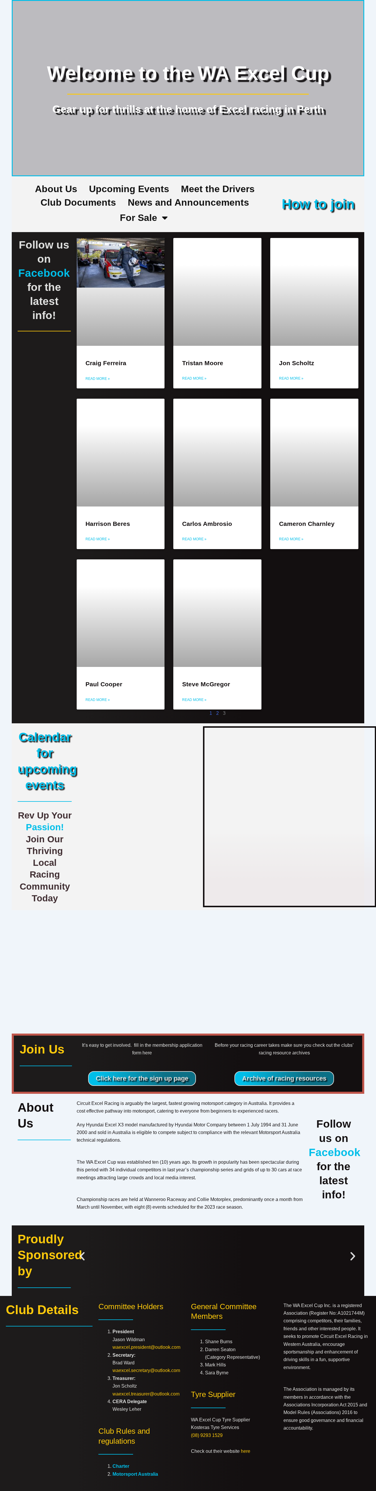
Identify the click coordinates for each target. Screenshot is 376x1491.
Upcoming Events (129, 189)
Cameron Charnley (307, 523)
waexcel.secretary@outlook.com (146, 1370)
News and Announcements (188, 202)
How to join (318, 204)
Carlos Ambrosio (207, 523)
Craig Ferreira (105, 363)
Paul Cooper (103, 684)
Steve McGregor (206, 684)
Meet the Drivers (218, 189)
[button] (82, 1256)
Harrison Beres (107, 523)
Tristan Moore (202, 363)
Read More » (97, 379)
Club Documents (78, 202)
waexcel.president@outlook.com (146, 1347)
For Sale (138, 217)
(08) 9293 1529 (207, 1435)
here (245, 1451)
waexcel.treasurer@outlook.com (146, 1393)
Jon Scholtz (296, 363)
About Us (56, 189)
